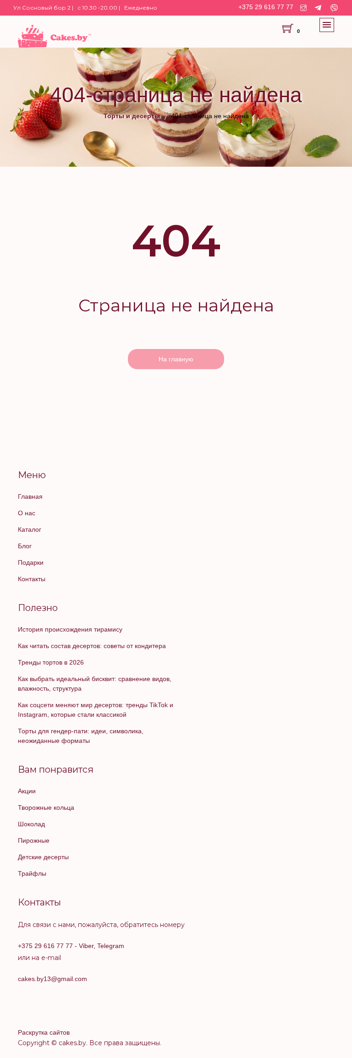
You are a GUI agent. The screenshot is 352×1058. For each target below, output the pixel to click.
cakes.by (72, 1043)
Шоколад (31, 824)
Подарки (31, 562)
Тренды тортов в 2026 (51, 662)
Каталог (29, 529)
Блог (25, 546)
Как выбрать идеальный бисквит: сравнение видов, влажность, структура (94, 683)
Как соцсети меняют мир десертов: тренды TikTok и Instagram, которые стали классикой (95, 709)
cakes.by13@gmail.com (52, 978)
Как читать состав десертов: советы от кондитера (92, 645)
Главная (30, 496)
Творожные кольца (46, 807)
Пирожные (34, 840)
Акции (27, 791)
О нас (26, 513)
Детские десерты (43, 857)
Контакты (31, 579)
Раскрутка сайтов (44, 1032)
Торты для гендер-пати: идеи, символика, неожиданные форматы (80, 735)
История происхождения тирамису (70, 629)
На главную (176, 359)
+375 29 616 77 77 (265, 7)
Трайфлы (32, 873)
